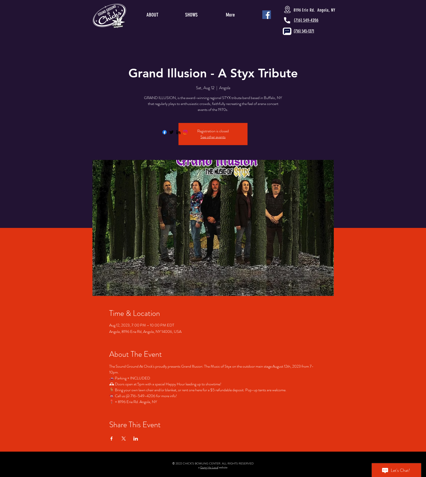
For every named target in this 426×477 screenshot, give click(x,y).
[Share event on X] (123, 439)
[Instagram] (185, 132)
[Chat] (287, 31)
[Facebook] (164, 132)
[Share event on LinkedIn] (135, 439)
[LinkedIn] (178, 132)
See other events (213, 137)
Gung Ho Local (209, 467)
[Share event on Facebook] (111, 439)
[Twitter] (171, 132)
